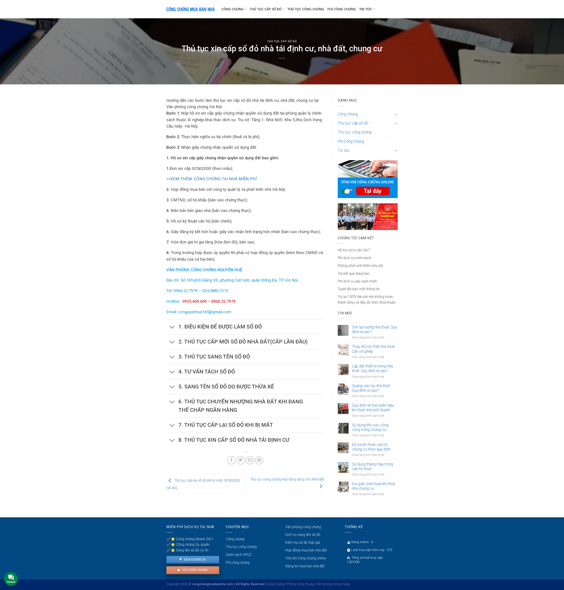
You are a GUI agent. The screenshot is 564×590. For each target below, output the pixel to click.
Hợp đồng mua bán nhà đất (306, 550)
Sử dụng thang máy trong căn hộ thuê (372, 466)
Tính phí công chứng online (305, 558)
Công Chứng (275, 584)
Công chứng (232, 9)
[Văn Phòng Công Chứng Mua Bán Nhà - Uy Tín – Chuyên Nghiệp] (190, 9)
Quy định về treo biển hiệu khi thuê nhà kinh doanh (373, 407)
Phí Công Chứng (341, 9)
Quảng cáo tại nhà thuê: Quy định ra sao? (371, 388)
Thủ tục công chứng (305, 9)
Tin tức (365, 9)
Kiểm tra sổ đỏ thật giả (302, 542)
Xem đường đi (194, 559)
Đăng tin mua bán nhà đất (305, 566)
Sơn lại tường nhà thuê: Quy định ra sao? (374, 329)
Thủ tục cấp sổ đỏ (265, 9)
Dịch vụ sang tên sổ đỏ (302, 534)
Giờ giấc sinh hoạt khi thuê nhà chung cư (373, 486)
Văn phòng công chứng (303, 527)
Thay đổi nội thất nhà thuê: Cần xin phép (373, 348)
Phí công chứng (195, 570)
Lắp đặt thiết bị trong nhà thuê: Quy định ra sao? (372, 368)
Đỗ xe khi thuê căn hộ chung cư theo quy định (371, 446)
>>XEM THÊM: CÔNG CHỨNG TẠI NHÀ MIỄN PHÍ (211, 178)
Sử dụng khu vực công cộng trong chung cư (370, 427)
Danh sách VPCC (239, 555)
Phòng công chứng (300, 584)
